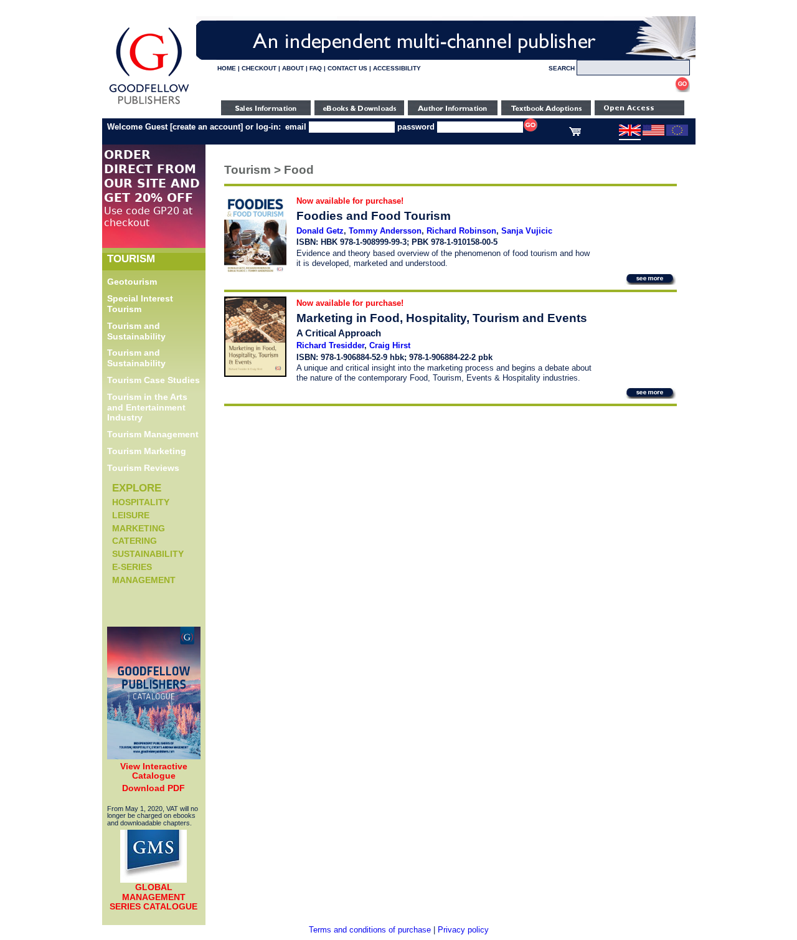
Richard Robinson (461, 230)
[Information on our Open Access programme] (639, 112)
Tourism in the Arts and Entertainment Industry (147, 407)
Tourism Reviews (143, 468)
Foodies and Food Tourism (373, 215)
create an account (206, 126)
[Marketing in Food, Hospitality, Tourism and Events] (255, 374)
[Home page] (149, 104)
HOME (226, 68)
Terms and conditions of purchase (370, 929)
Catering (134, 541)
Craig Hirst (389, 345)
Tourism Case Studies (153, 380)
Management (144, 580)
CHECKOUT (259, 68)
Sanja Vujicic (526, 230)
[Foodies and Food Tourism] (255, 270)
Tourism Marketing (146, 451)
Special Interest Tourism (140, 303)
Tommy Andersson (385, 230)
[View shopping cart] (575, 133)
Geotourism (132, 282)
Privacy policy (463, 929)
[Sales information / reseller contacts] (266, 112)
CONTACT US (347, 68)
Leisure (130, 515)
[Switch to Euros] (677, 133)
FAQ (315, 68)
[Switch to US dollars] (653, 133)
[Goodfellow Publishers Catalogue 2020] (153, 756)
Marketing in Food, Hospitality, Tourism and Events (441, 318)
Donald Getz (320, 230)
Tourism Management (153, 434)
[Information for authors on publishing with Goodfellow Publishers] (453, 112)
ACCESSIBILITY (397, 68)
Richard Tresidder (330, 345)
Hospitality (140, 502)
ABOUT (293, 68)
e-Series (132, 567)
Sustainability (148, 554)
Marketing (138, 528)
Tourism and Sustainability (136, 331)
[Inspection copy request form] (546, 112)
